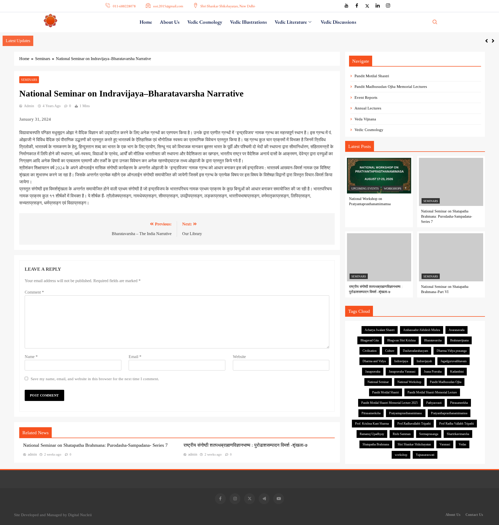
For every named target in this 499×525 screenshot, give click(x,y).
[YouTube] (346, 6)
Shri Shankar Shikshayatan (414, 444)
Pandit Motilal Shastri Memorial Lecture (432, 392)
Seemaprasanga (428, 434)
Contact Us (474, 515)
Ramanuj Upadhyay (372, 434)
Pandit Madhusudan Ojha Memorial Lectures (390, 87)
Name (31, 356)
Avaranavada (456, 330)
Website (239, 356)
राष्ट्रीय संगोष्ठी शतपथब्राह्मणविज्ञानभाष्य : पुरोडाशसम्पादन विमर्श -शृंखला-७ (245, 445)
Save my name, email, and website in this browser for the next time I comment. (95, 379)
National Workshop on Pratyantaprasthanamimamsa (78, 40)
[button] (436, 22)
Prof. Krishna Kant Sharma (372, 423)
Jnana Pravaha (433, 371)
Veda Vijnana (365, 119)
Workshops (392, 188)
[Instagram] (388, 6)
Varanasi (444, 444)
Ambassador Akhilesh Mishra (421, 330)
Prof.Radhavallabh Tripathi (414, 423)
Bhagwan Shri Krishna (401, 340)
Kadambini (457, 371)
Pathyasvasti (434, 403)
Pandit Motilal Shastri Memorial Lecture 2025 (389, 403)
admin (29, 106)
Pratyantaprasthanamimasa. (405, 413)
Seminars (29, 80)
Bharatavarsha (433, 340)
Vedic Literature (291, 22)
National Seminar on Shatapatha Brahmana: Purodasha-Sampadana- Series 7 (95, 445)
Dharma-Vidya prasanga (452, 351)
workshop (401, 455)
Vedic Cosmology (204, 22)
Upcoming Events (365, 188)
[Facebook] (357, 6)
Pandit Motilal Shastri (371, 76)
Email (135, 356)
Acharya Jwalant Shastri (380, 330)
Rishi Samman (402, 434)
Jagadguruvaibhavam (454, 361)
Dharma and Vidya (374, 361)
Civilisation (370, 351)
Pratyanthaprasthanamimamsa (449, 413)
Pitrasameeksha (371, 413)
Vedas (462, 444)
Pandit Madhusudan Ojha (445, 382)
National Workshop (409, 382)
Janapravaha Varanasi (402, 371)
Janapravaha (372, 371)
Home (146, 22)
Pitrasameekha (459, 403)
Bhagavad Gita (369, 340)
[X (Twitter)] (367, 6)
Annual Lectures (367, 108)
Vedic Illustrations (248, 22)
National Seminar (378, 382)
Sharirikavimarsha (458, 434)
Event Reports (365, 97)
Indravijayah (424, 361)
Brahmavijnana (459, 340)
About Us (170, 22)
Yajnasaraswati (425, 455)
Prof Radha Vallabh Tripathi (456, 423)
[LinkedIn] (378, 6)
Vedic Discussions (338, 22)
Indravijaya (401, 361)
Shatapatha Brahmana (376, 444)
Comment (34, 292)
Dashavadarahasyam (415, 351)
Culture (389, 351)
